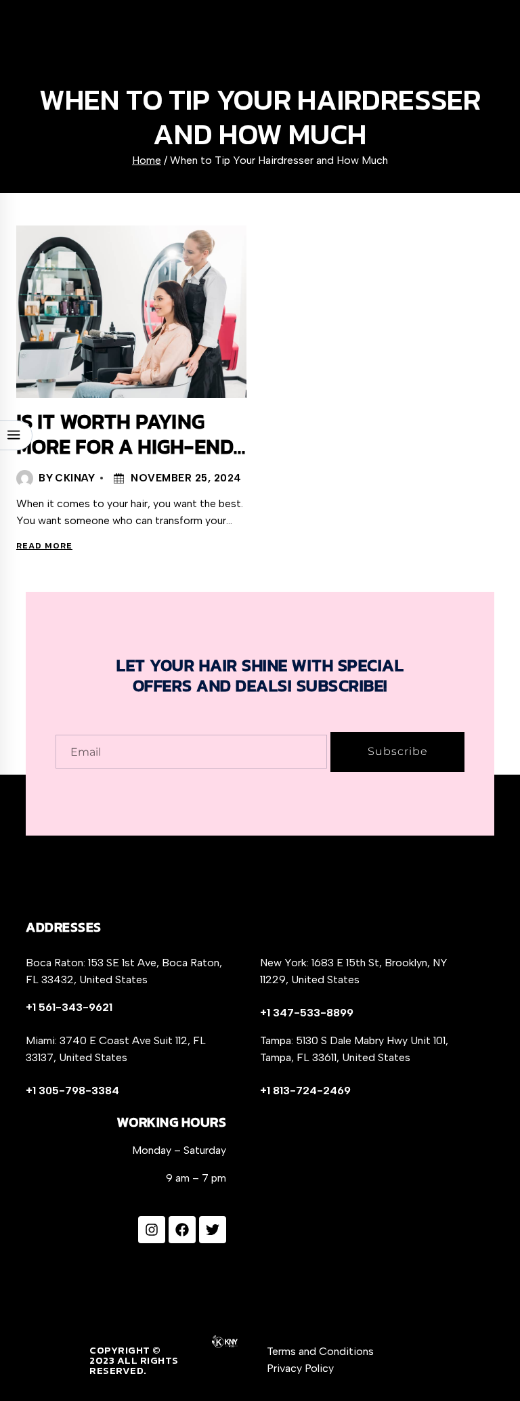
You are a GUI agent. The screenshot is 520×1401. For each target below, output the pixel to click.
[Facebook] (182, 1229)
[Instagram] (151, 1229)
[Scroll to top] (484, 1355)
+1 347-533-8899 (306, 1012)
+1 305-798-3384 (72, 1090)
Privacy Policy (300, 1368)
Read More (46, 545)
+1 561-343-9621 (69, 1007)
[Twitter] (212, 1229)
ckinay (75, 478)
